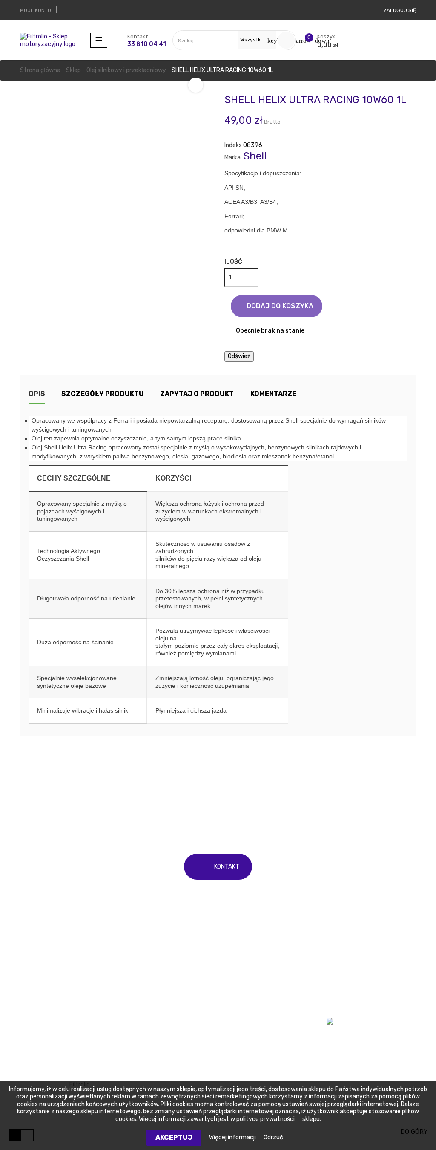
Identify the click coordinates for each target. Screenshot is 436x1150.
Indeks (233, 145)
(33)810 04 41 (263, 805)
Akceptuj (173, 1137)
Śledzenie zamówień (355, 996)
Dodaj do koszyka (279, 306)
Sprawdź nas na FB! (353, 1029)
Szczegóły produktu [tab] (102, 394)
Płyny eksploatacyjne (151, 981)
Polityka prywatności (253, 1028)
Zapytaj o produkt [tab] (197, 394)
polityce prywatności (265, 1119)
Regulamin (238, 1013)
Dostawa (236, 981)
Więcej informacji (233, 1137)
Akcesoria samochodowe (156, 1028)
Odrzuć (273, 1137)
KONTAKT (226, 866)
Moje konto (341, 981)
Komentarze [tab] (273, 394)
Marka (232, 157)
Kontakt (235, 996)
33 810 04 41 (146, 44)
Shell (255, 156)
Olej (25, 981)
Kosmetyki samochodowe (157, 1013)
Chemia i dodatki (145, 996)
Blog (230, 1045)
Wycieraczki (36, 996)
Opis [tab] (37, 394)
